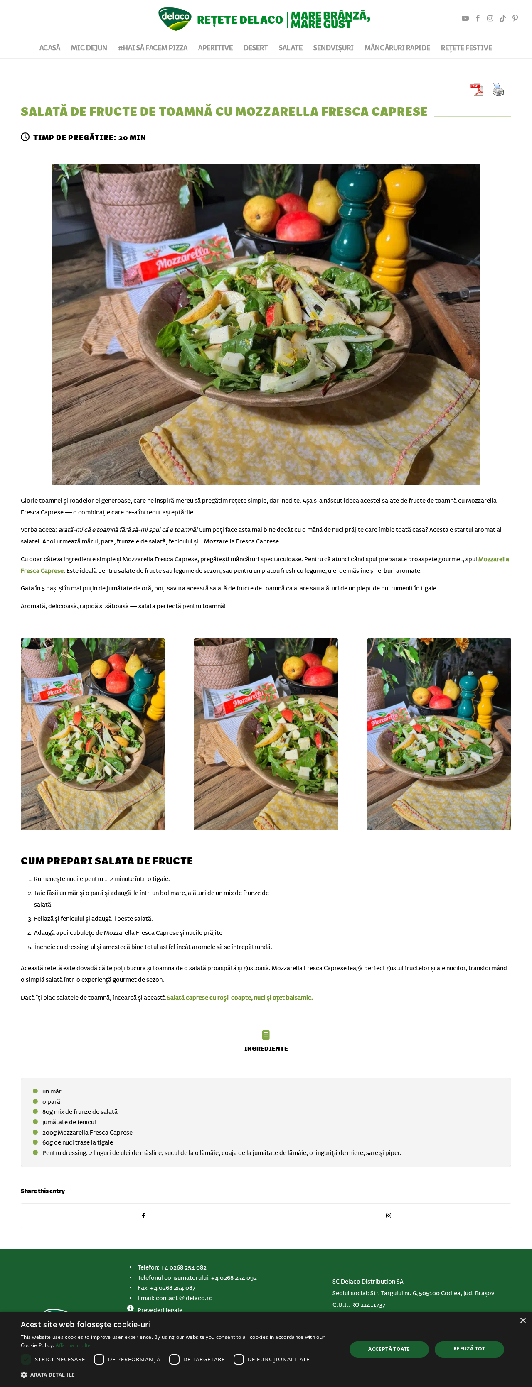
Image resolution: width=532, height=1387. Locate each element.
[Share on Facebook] (143, 1216)
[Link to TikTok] (502, 18)
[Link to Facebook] (477, 18)
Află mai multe (73, 1345)
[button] (179, 1375)
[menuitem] (50, 47)
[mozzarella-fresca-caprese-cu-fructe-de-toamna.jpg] (266, 736)
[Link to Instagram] (490, 18)
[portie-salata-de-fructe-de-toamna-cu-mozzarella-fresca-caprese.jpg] (439, 736)
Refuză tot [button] (469, 1348)
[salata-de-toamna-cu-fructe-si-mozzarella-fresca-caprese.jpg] (93, 736)
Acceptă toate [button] (389, 1349)
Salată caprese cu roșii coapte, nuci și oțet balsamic (239, 997)
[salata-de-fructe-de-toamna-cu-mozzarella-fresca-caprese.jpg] (266, 326)
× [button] (523, 1321)
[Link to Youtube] (465, 18)
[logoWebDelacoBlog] (265, 18)
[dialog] (266, 1349)
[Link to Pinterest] (515, 18)
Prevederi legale (160, 1310)
